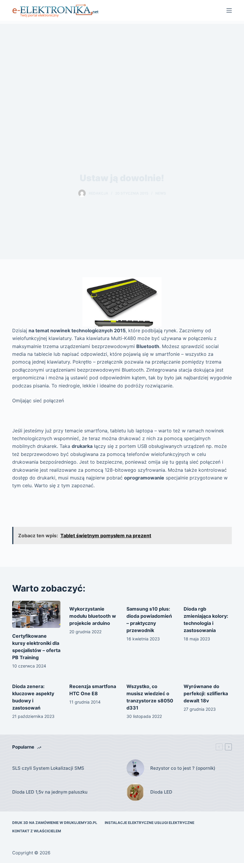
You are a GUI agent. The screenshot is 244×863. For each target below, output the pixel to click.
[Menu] (229, 10)
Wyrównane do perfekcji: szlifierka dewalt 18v (206, 693)
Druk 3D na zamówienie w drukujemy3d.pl (54, 822)
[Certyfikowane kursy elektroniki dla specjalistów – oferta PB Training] (36, 614)
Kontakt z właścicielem (36, 831)
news (160, 193)
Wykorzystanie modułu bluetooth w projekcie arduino (92, 616)
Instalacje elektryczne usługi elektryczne (149, 822)
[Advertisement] (122, 65)
